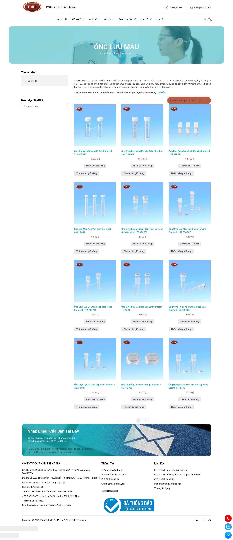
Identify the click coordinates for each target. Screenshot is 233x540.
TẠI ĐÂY (161, 92)
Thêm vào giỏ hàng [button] (86, 173)
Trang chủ (105, 53)
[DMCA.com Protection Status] (127, 491)
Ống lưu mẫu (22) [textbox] (30, 106)
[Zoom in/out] (33, 528)
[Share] (14, 528)
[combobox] (44, 105)
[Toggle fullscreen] (23, 528)
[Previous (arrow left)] (4, 535)
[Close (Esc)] (4, 528)
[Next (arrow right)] (14, 535)
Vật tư (115, 53)
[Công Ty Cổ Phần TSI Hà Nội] (32, 6)
